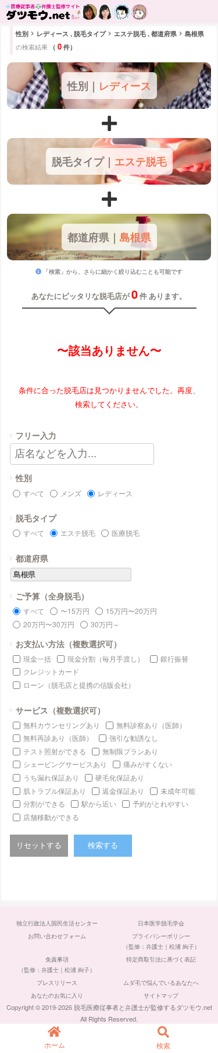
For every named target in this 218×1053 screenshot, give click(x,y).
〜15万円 (75, 611)
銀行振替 (174, 658)
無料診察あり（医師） (151, 725)
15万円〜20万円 (131, 611)
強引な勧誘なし (133, 738)
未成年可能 (177, 791)
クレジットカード (51, 671)
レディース (115, 493)
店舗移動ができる (51, 817)
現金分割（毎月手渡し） (105, 658)
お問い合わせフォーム (57, 936)
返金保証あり (123, 791)
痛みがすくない (147, 764)
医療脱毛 (126, 533)
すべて (33, 493)
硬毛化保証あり (119, 777)
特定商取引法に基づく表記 (161, 959)
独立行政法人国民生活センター (57, 923)
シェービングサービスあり (65, 764)
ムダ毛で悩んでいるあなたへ (161, 982)
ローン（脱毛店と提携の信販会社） (79, 685)
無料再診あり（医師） (58, 738)
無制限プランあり (130, 751)
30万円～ (105, 624)
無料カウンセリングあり (61, 725)
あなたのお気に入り (57, 995)
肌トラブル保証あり (54, 791)
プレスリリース (57, 982)
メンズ (70, 493)
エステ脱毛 (77, 533)
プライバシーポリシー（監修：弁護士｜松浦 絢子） (161, 941)
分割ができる (44, 803)
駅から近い (98, 803)
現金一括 (37, 658)
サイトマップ (161, 995)
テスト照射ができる (54, 751)
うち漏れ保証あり (51, 777)
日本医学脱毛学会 (161, 923)
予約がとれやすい (160, 803)
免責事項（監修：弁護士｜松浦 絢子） (56, 964)
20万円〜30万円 (48, 624)
